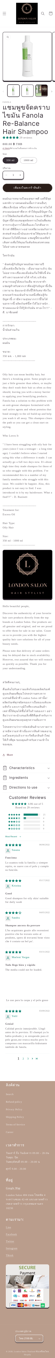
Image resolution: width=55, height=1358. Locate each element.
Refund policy (14, 1101)
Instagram (11, 1248)
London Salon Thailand (24, 1351)
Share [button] (10, 754)
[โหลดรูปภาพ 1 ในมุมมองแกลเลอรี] (13, 91)
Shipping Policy (15, 1117)
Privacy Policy (14, 1109)
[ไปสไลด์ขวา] (52, 91)
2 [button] (23, 1058)
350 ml (10, 160)
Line (8, 1227)
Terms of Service (15, 1124)
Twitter (10, 1241)
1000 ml (28, 160)
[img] (13, 845)
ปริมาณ (6, 168)
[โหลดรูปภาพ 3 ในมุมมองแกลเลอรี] (41, 91)
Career (9, 1132)
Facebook (11, 1234)
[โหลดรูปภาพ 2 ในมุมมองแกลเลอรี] (27, 91)
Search (9, 1094)
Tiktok (9, 1255)
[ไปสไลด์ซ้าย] (3, 91)
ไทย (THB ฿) (26, 1338)
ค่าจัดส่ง (6, 148)
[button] (4, 13)
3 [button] (28, 1058)
